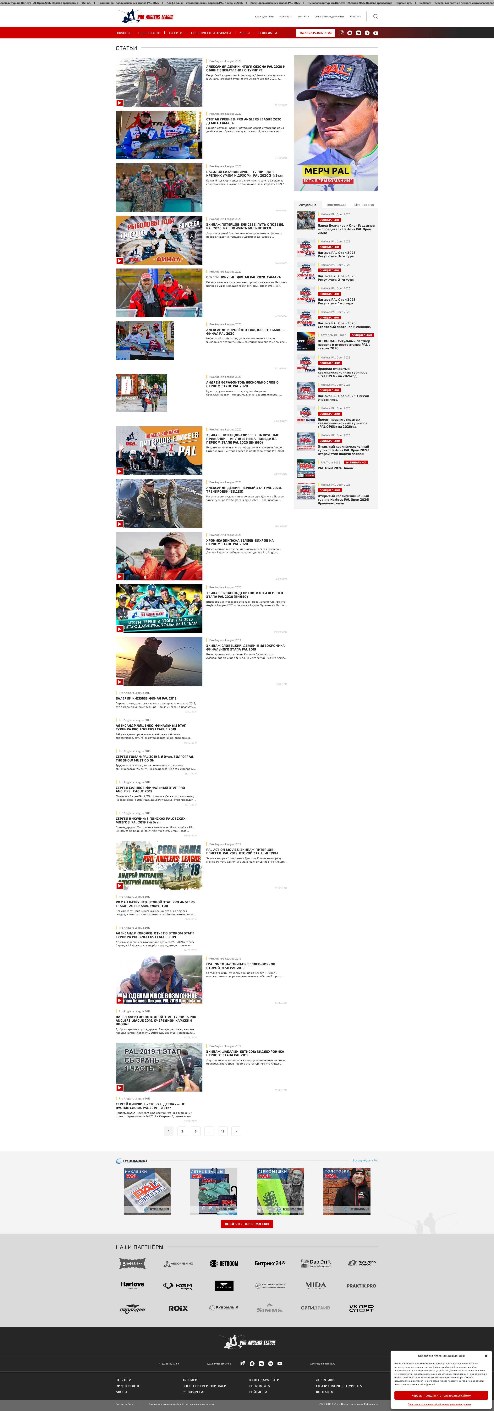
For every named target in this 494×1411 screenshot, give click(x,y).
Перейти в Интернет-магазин (247, 1224)
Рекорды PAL (268, 32)
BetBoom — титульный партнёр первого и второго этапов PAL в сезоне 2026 (405, 3)
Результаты (286, 16)
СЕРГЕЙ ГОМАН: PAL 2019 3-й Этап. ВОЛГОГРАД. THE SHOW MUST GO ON (155, 758)
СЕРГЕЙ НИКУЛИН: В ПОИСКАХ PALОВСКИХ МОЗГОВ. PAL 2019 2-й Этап (150, 820)
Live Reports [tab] (364, 204)
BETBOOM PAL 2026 (333, 335)
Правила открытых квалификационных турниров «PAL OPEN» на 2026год (343, 372)
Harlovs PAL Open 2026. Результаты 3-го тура (337, 254)
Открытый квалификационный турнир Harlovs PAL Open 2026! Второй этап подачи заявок (343, 450)
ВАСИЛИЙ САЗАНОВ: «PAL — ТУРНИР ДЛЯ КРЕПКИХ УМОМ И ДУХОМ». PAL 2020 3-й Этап (244, 173)
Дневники (325, 1379)
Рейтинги (303, 16)
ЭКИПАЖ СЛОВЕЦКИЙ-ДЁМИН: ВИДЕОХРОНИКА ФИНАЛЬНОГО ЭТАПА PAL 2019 (245, 647)
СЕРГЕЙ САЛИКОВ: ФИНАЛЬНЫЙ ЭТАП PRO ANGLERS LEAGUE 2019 (150, 789)
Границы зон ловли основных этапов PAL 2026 (65, 3)
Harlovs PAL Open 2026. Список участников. (343, 397)
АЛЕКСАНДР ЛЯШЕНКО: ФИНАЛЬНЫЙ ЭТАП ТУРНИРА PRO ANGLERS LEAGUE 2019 (151, 727)
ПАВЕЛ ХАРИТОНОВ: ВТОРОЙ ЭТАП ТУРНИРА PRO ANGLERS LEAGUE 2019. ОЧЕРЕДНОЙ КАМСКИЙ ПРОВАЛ (156, 1020)
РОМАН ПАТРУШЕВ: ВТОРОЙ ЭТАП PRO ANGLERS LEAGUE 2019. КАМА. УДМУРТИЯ (155, 904)
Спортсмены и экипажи (211, 32)
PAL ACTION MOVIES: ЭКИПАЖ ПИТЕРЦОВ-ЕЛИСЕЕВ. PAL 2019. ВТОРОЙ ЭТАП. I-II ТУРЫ (242, 851)
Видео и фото (149, 32)
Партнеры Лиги (124, 1403)
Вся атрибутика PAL (365, 1160)
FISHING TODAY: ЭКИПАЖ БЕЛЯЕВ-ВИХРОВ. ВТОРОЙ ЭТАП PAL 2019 (241, 966)
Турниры (176, 32)
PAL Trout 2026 (330, 462)
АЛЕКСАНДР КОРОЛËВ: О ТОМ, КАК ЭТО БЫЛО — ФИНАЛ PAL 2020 (245, 331)
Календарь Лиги (264, 16)
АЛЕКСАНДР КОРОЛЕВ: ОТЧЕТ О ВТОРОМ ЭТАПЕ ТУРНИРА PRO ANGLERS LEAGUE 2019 (155, 935)
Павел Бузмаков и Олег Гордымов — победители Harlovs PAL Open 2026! (346, 229)
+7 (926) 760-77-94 (169, 1363)
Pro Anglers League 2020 (225, 61)
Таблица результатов (315, 33)
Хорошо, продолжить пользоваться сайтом (441, 1395)
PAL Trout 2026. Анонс (336, 468)
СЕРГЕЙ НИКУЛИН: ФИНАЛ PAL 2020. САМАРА (243, 277)
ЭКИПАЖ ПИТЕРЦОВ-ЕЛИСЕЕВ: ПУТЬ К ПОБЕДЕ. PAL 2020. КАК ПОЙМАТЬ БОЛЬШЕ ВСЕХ (245, 226)
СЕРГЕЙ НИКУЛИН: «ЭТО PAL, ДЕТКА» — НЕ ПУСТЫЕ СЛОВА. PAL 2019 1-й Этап (150, 1106)
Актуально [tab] (307, 204)
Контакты (355, 16)
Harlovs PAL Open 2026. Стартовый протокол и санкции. (344, 325)
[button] (486, 1356)
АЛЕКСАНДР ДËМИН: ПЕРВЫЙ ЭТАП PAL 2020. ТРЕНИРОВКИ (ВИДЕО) (244, 489)
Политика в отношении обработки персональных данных (439, 1404)
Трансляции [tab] (336, 204)
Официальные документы (329, 16)
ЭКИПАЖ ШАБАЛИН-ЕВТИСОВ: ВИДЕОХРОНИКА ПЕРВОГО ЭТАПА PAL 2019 (245, 1053)
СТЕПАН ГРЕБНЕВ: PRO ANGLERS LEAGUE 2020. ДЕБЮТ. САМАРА (244, 121)
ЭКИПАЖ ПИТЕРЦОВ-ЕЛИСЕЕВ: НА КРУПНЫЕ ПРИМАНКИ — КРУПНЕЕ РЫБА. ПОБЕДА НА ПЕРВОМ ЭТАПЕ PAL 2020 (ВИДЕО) (242, 439)
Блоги (245, 32)
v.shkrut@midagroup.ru (322, 1363)
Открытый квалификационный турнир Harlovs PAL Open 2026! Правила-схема (343, 499)
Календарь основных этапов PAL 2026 (212, 3)
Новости (123, 32)
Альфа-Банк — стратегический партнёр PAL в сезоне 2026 (141, 3)
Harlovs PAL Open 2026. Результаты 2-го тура (337, 278)
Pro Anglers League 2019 (225, 640)
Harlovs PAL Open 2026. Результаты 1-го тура (337, 301)
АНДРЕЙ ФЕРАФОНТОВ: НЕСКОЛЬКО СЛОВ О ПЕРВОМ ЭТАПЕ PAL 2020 (242, 384)
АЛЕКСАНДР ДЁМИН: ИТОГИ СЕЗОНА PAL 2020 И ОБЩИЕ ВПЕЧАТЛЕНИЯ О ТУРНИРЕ (245, 68)
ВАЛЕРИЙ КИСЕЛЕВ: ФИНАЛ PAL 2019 (146, 698)
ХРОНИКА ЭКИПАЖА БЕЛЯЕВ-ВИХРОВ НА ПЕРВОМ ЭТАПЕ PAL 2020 (240, 542)
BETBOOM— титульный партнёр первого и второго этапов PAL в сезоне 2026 (344, 344)
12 (222, 1131)
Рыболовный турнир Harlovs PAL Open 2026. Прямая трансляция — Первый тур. (296, 3)
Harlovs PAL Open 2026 (335, 214)
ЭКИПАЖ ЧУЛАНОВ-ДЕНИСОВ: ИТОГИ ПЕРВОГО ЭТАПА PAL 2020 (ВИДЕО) (244, 594)
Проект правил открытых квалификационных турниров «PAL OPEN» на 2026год (343, 423)
